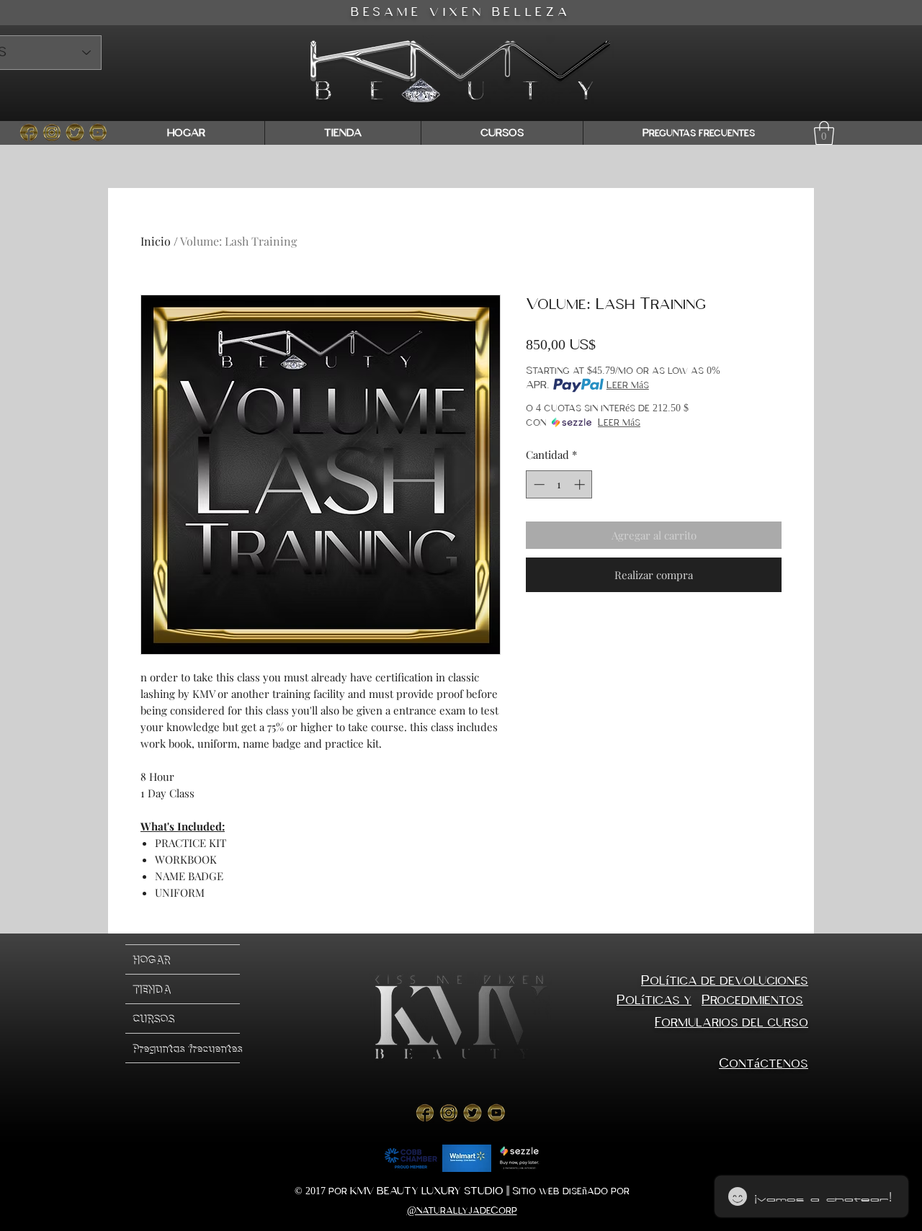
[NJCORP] (29, 132)
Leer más (628, 385)
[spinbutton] (559, 484)
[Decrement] (537, 484)
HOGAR (151, 959)
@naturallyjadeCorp (462, 1210)
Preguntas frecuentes (186, 1048)
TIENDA (152, 988)
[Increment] (581, 484)
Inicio (155, 241)
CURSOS (153, 1018)
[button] (824, 133)
